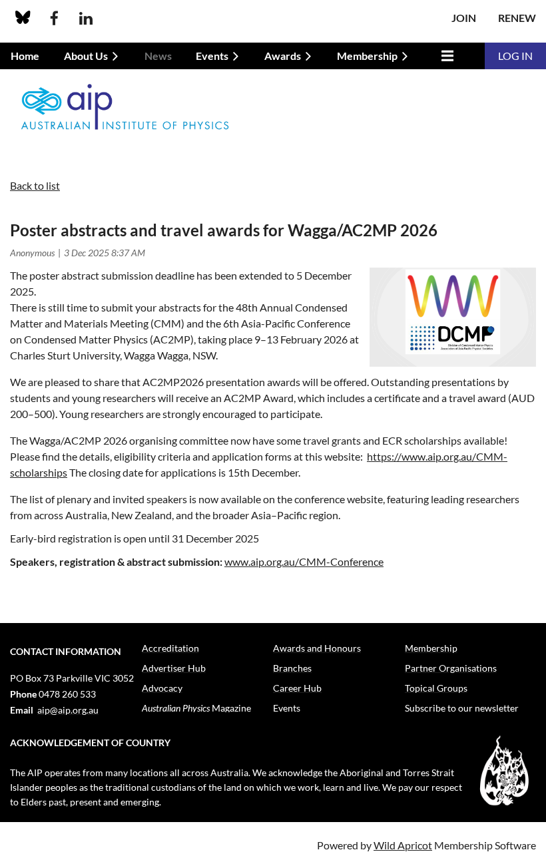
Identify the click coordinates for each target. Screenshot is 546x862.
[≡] (444, 56)
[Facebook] (54, 18)
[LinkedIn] (85, 18)
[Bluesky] (23, 18)
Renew (517, 17)
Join (463, 17)
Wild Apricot (403, 845)
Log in (515, 55)
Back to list (35, 185)
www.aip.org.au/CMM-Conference (304, 561)
